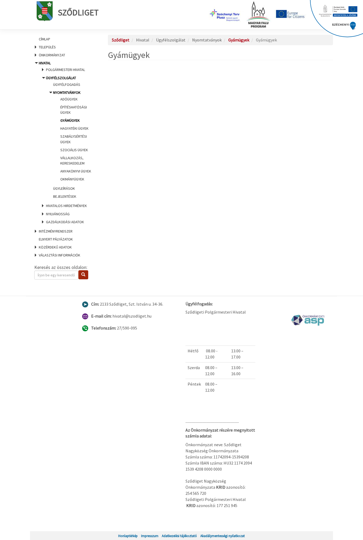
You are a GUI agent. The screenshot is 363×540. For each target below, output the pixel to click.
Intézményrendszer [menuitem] (56, 231)
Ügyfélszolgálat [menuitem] (68, 137)
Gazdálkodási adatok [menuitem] (65, 222)
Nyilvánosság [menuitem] (58, 214)
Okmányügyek (72, 179)
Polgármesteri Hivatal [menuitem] (65, 69)
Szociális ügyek (74, 149)
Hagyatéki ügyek (74, 128)
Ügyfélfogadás (66, 84)
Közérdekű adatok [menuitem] (55, 247)
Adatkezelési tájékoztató (179, 536)
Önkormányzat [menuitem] (52, 55)
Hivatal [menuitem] (65, 142)
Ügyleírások (64, 188)
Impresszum (149, 536)
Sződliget (78, 12)
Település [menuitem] (47, 47)
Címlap (44, 39)
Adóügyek (69, 99)
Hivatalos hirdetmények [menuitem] (66, 205)
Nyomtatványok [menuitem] (72, 136)
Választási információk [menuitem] (59, 255)
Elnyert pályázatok (56, 239)
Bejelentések (64, 196)
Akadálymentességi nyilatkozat (222, 536)
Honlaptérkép (128, 536)
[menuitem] (64, 39)
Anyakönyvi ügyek (75, 171)
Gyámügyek (70, 120)
